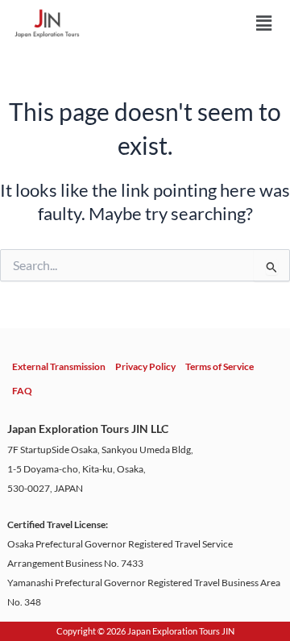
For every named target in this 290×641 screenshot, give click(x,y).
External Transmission (59, 366)
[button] (263, 23)
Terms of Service (219, 366)
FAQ (22, 391)
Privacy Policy (145, 366)
